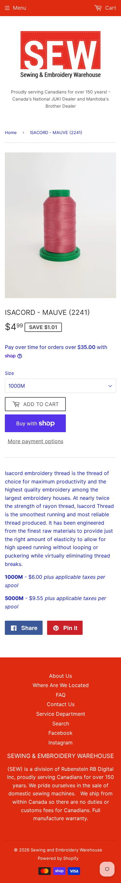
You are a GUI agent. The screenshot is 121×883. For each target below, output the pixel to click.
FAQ (61, 695)
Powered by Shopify (58, 858)
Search (60, 723)
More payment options (35, 441)
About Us (60, 676)
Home (11, 132)
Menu (19, 8)
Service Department (60, 714)
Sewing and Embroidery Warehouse (66, 849)
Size (9, 373)
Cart (110, 8)
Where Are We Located (61, 685)
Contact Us (61, 704)
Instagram (60, 742)
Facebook (60, 733)
